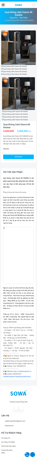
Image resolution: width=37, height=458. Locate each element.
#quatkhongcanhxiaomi (23, 376)
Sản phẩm (24, 18)
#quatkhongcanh (9, 376)
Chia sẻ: (6, 149)
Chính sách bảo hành (8, 446)
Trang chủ (13, 18)
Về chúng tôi (5, 438)
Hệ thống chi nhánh (8, 442)
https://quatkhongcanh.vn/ (22, 371)
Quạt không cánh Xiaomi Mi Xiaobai (16, 126)
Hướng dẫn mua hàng (6, 451)
